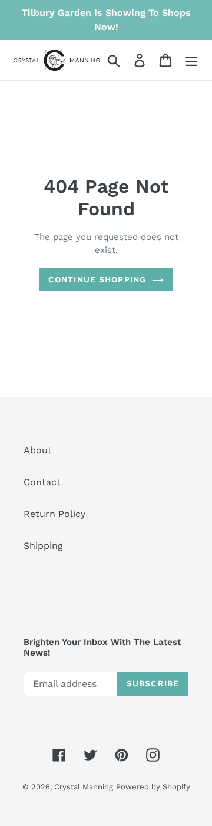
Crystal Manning (83, 786)
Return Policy (54, 513)
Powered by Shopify (153, 786)
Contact (42, 482)
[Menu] (191, 60)
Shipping (43, 545)
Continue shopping (97, 279)
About (38, 450)
